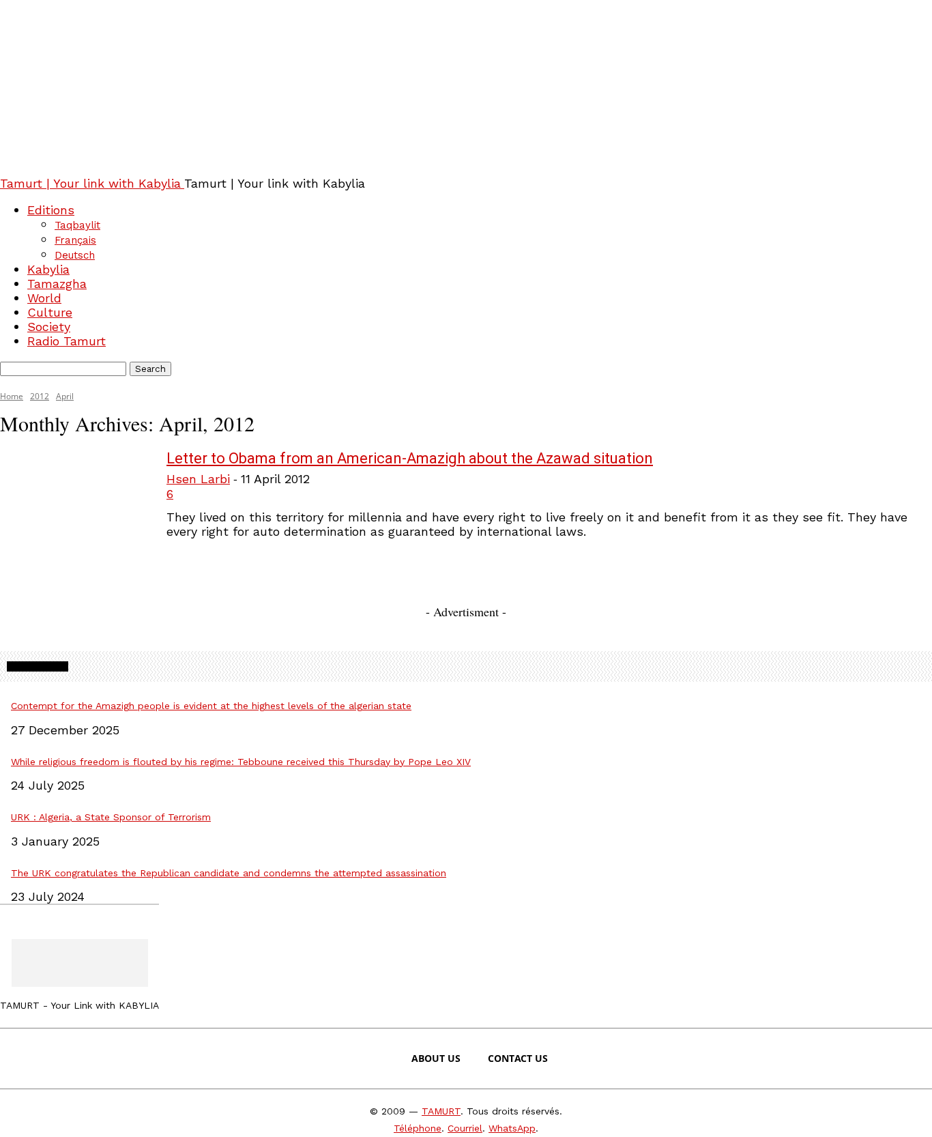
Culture (49, 312)
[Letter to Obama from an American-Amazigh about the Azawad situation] (74, 500)
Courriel (465, 1128)
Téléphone (417, 1128)
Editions (50, 210)
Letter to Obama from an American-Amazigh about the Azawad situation (409, 458)
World (44, 298)
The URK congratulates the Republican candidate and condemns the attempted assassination (228, 872)
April (65, 396)
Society (48, 326)
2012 (39, 396)
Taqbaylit (77, 225)
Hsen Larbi (198, 479)
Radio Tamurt (66, 341)
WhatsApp (512, 1128)
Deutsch (75, 255)
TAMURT (441, 1111)
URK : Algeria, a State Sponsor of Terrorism (111, 816)
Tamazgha (57, 283)
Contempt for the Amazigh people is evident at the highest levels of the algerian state (211, 705)
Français (75, 240)
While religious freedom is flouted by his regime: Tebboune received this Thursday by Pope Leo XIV (241, 761)
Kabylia (48, 269)
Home (11, 396)
